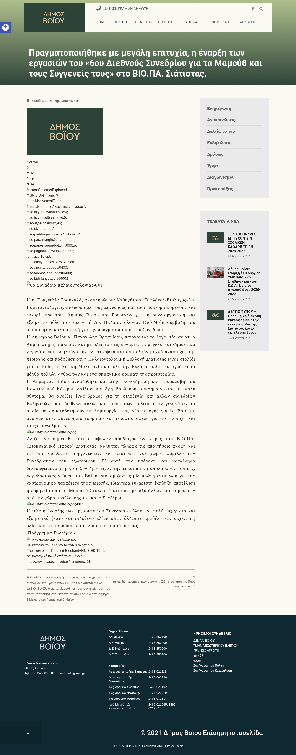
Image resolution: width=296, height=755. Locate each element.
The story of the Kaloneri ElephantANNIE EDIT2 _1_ (67, 550)
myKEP (198, 655)
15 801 (125, 8)
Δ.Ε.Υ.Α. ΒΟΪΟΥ (204, 640)
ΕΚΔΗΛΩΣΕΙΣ (246, 22)
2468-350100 (157, 654)
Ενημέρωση (219, 108)
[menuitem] (102, 22)
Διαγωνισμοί (220, 177)
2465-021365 (157, 704)
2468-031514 (157, 698)
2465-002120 (157, 677)
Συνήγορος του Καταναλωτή (212, 670)
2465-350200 (157, 643)
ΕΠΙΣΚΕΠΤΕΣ (143, 22)
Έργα (212, 165)
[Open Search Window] (261, 8)
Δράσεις (215, 154)
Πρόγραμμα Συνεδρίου (51, 533)
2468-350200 (157, 648)
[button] (5, 27)
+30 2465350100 (43, 673)
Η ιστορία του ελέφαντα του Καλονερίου (61, 545)
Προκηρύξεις (220, 188)
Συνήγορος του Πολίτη (208, 665)
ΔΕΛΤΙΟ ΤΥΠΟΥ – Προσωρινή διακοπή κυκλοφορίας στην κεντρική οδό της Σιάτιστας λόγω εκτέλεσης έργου (244, 322)
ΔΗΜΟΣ (102, 22)
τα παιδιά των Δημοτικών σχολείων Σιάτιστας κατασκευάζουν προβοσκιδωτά (154, 584)
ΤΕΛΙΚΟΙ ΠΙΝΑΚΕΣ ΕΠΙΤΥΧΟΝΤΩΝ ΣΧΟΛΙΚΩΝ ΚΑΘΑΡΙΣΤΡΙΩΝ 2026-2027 (242, 242)
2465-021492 (157, 687)
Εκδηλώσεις (219, 142)
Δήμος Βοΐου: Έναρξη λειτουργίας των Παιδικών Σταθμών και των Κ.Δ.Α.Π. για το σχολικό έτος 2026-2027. (244, 281)
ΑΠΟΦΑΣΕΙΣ (194, 22)
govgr (197, 660)
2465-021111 (157, 671)
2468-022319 (157, 693)
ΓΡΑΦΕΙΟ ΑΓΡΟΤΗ (206, 650)
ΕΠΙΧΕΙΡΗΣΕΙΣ (169, 22)
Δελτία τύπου (221, 131)
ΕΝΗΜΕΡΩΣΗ (220, 22)
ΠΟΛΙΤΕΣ (121, 22)
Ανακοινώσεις (69, 101)
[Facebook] (253, 8)
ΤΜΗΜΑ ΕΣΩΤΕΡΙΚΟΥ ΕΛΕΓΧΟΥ (216, 645)
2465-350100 (157, 637)
